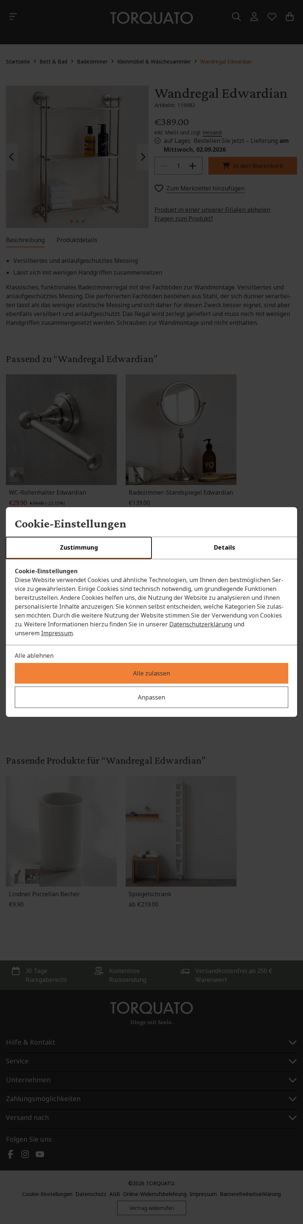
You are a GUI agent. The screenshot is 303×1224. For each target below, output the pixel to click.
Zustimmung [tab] (79, 547)
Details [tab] (224, 547)
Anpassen (151, 697)
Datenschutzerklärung (200, 624)
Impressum (57, 633)
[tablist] (151, 548)
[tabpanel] (151, 602)
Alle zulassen (151, 673)
